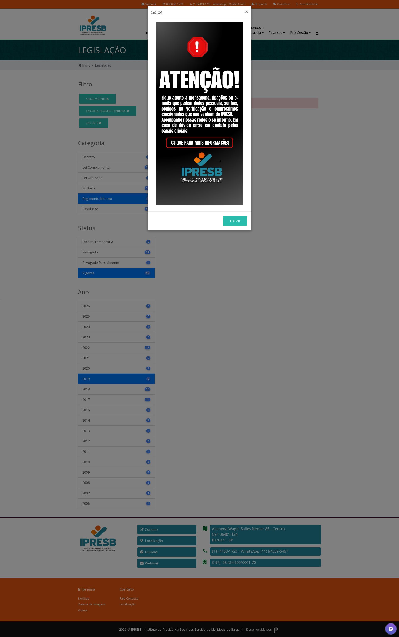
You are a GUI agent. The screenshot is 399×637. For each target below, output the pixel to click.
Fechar (235, 221)
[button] (391, 629)
